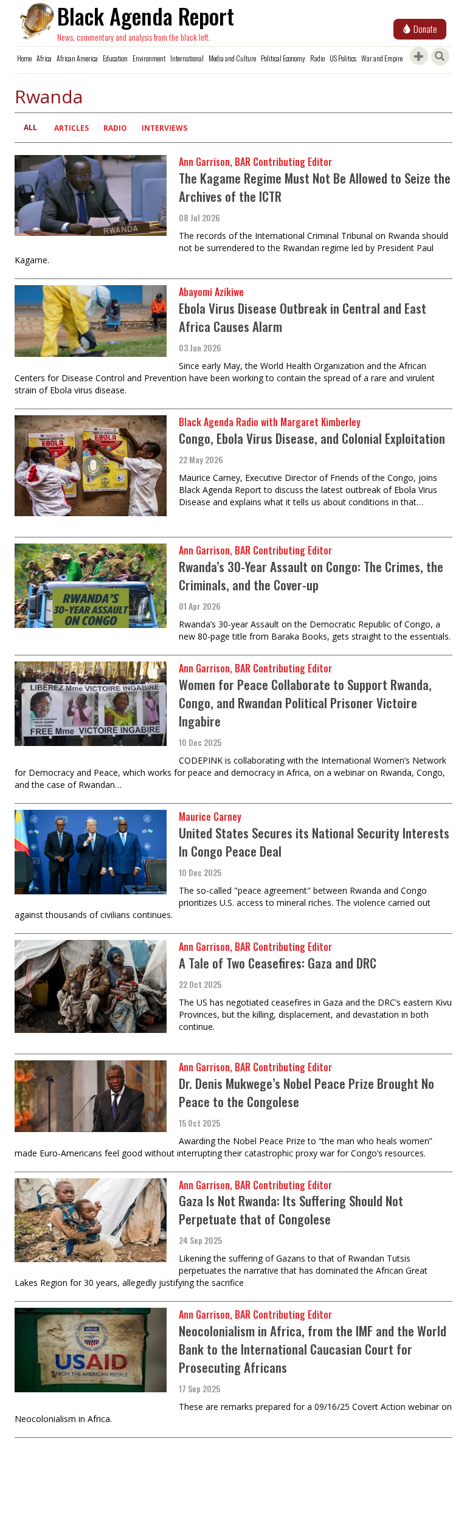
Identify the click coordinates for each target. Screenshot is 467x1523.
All (30, 127)
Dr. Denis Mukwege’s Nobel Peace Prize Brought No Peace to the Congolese (306, 1092)
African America (77, 58)
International (187, 58)
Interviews (164, 128)
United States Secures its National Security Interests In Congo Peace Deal (314, 841)
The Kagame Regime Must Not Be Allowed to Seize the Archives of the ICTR (315, 186)
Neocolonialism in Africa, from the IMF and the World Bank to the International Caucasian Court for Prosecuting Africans (312, 1348)
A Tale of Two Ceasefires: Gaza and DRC (277, 962)
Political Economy (283, 58)
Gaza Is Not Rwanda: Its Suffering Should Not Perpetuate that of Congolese (291, 1209)
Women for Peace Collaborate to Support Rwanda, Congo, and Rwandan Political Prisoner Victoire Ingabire (305, 702)
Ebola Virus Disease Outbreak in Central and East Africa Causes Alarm (302, 317)
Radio (317, 58)
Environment (149, 58)
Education (115, 58)
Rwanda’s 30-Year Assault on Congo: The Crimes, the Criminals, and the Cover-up (311, 575)
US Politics (343, 58)
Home (24, 58)
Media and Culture (232, 58)
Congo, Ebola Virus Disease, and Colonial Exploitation (312, 438)
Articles (71, 128)
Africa (44, 58)
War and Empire (382, 58)
